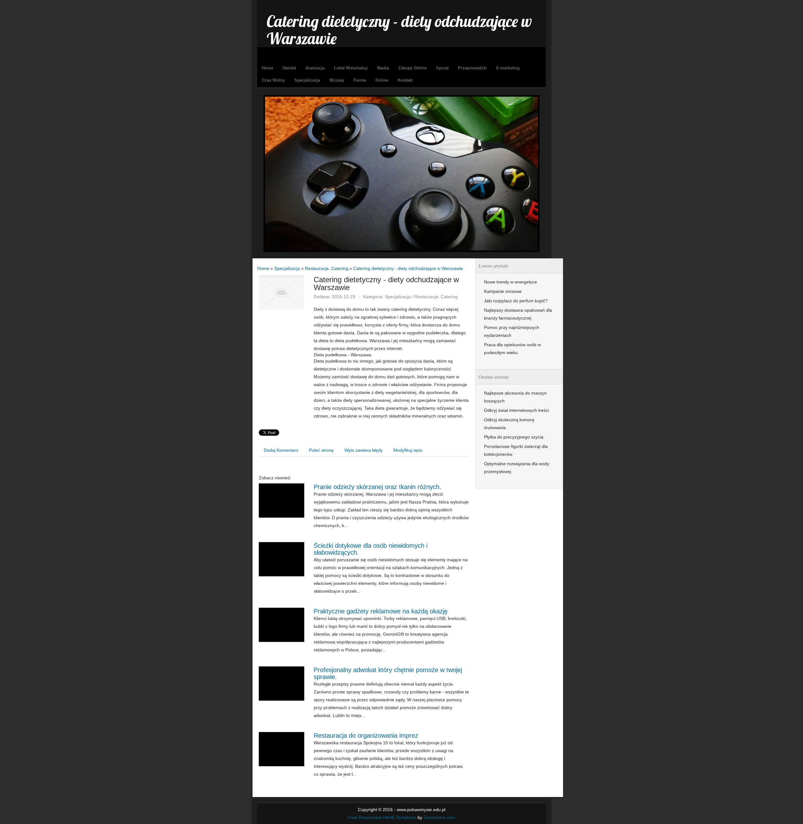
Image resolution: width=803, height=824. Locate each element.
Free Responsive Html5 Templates (382, 817)
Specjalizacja (287, 268)
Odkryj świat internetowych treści (516, 410)
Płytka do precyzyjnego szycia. (514, 436)
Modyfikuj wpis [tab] (407, 450)
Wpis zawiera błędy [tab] (363, 450)
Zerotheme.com (439, 817)
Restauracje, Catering (326, 268)
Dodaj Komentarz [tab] (281, 450)
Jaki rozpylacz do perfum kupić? (516, 300)
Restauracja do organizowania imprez (366, 735)
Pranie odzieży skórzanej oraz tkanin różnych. (377, 486)
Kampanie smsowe (503, 291)
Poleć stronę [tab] (321, 450)
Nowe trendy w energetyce (510, 281)
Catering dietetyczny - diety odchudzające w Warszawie (408, 268)
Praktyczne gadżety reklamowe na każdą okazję (381, 611)
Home (263, 268)
